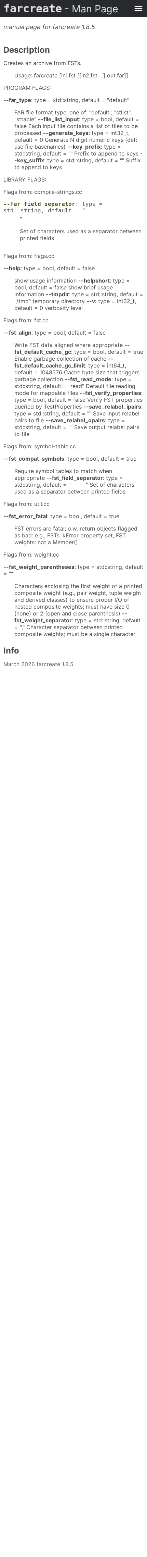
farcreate (60, 8)
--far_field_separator (39, 204)
